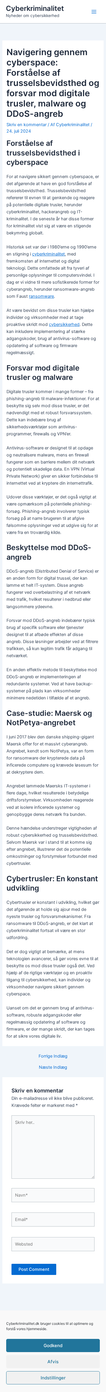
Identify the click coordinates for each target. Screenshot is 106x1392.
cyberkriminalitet (48, 254)
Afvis (53, 1361)
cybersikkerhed (64, 324)
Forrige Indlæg (53, 1056)
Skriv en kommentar (26, 124)
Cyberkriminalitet (35, 8)
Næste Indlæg (53, 1067)
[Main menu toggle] (94, 12)
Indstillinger (53, 1378)
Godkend (53, 1345)
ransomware (41, 296)
